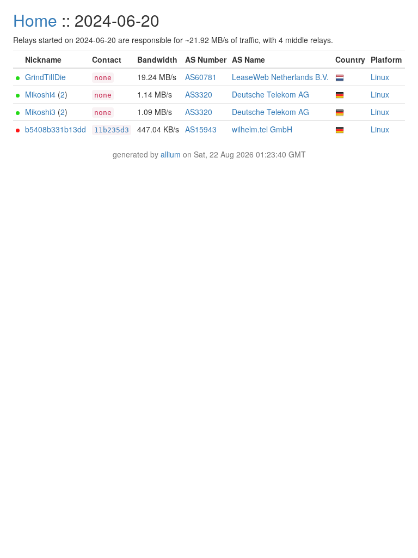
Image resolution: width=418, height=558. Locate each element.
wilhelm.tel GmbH (262, 129)
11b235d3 (111, 130)
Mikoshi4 (40, 94)
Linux (380, 76)
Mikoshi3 (40, 111)
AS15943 (201, 129)
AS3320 (198, 94)
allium (171, 154)
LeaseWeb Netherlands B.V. (280, 76)
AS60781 (201, 76)
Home (35, 20)
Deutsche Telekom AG (270, 94)
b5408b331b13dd (55, 129)
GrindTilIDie (45, 76)
